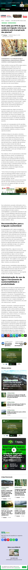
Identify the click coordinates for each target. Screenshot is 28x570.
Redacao (5, 35)
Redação (6, 388)
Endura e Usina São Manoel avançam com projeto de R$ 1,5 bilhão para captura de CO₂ (13, 384)
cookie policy (17, 567)
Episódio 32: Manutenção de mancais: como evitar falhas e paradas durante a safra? (13, 455)
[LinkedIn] (16, 540)
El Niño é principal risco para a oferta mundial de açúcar (16, 412)
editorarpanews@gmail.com (11, 459)
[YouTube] (8, 540)
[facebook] (2, 540)
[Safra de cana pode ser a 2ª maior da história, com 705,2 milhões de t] (3, 404)
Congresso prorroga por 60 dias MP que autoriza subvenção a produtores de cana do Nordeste (16, 396)
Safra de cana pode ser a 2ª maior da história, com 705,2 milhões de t (16, 404)
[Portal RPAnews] (5, 9)
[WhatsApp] (14, 540)
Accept (24, 567)
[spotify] (11, 540)
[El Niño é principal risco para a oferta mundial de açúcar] (3, 412)
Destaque (7, 20)
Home (2, 20)
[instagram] (5, 540)
